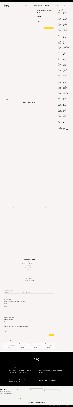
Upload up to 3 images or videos (9, 317)
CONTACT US (3, 389)
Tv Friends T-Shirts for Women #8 (9, 345)
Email (31, 321)
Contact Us (63, 405)
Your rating (6, 303)
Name (5, 321)
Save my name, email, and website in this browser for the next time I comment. (16, 326)
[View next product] (53, 10)
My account (67, 405)
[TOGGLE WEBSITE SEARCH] (67, 5)
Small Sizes (39, 21)
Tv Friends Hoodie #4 (22, 345)
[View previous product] (52, 10)
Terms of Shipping (52, 405)
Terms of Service (58, 405)
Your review (6, 306)
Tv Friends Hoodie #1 (48, 345)
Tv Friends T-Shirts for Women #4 (35, 345)
